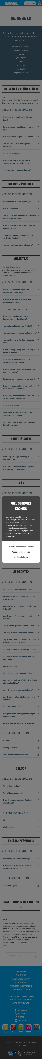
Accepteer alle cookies (21, 552)
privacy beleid (11, 536)
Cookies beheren (21, 557)
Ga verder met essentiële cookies (21, 547)
